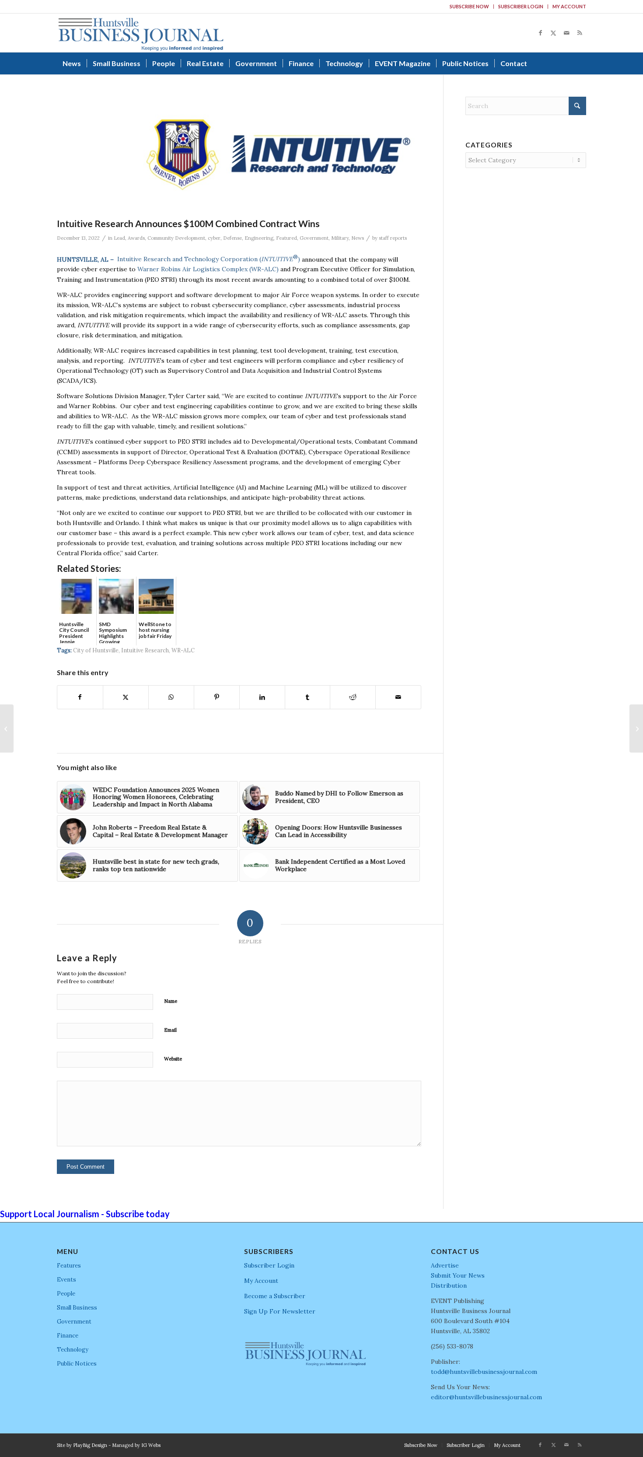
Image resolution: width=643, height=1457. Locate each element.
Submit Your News (458, 1275)
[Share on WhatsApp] (171, 697)
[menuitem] (469, 6)
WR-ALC (183, 650)
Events (66, 1279)
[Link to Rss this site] (579, 32)
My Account (569, 6)
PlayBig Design (90, 1445)
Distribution (449, 1285)
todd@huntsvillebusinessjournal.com (484, 1372)
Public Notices (77, 1363)
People (66, 1293)
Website (173, 1059)
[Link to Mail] (566, 32)
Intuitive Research (145, 650)
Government (314, 238)
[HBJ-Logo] (140, 33)
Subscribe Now (469, 6)
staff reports (393, 238)
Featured (286, 238)
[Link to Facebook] (540, 32)
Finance (67, 1335)
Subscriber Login (520, 6)
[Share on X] (125, 697)
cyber (214, 238)
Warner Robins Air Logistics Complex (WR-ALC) (208, 269)
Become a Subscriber (274, 1296)
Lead (119, 238)
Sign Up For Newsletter (279, 1311)
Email (170, 1030)
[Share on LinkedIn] (262, 697)
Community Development (176, 238)
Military (340, 238)
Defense (232, 238)
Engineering (259, 238)
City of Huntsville (96, 650)
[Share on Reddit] (352, 697)
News (357, 238)
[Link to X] (553, 32)
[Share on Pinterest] (216, 697)
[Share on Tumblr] (307, 697)
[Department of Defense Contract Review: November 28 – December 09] (636, 728)
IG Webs (151, 1445)
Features (69, 1265)
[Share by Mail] (398, 697)
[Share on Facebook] (80, 697)
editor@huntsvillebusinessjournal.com (486, 1397)
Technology (72, 1349)
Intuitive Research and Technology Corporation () (208, 259)
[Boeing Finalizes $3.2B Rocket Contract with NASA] (7, 728)
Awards (136, 238)
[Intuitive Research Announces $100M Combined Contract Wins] (267, 155)
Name (170, 1001)
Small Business (77, 1307)
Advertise (445, 1265)
